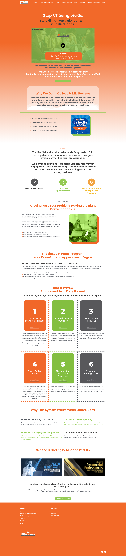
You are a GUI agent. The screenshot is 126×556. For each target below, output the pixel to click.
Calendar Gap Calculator (93, 2)
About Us (76, 2)
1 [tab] (55, 478)
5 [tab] (61, 478)
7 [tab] (63, 478)
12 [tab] (70, 478)
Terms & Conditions (66, 2)
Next (106, 467)
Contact (82, 2)
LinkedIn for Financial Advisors (46, 2)
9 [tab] (66, 478)
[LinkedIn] (102, 552)
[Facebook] (105, 552)
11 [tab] (69, 478)
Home (35, 2)
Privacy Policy (52, 513)
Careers (51, 512)
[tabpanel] (45, 467)
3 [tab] (58, 478)
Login (103, 2)
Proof (58, 2)
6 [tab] (62, 478)
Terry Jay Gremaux (38, 29)
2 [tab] (57, 478)
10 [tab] (67, 478)
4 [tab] (59, 478)
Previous (19, 467)
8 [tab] (65, 478)
